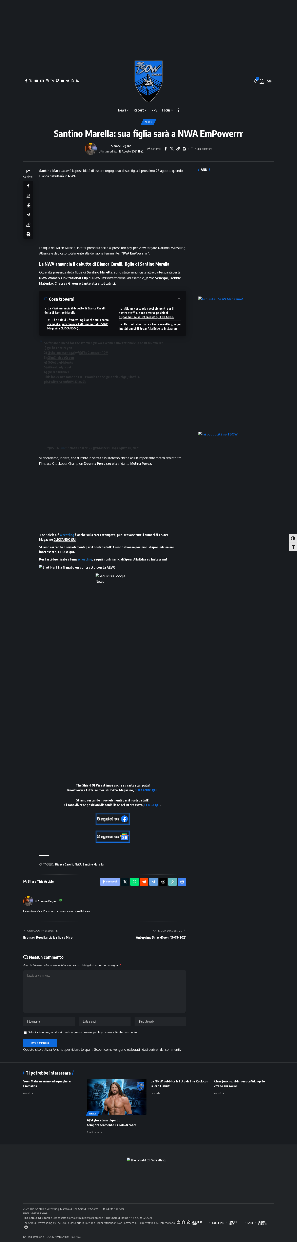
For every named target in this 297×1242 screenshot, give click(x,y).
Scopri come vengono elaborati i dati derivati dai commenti (137, 1049)
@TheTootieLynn (59, 348)
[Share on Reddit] (28, 205)
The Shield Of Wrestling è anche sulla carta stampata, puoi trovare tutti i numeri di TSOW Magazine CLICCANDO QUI (78, 324)
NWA (78, 864)
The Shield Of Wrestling (37, 1222)
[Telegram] (67, 80)
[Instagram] (47, 80)
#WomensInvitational (118, 343)
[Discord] (62, 80)
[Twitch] (57, 80)
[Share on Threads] (163, 882)
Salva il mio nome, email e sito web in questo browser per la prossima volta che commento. (82, 1032)
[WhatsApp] (72, 80)
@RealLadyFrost (59, 367)
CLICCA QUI (66, 552)
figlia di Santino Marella (93, 272)
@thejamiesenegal (61, 353)
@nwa (97, 343)
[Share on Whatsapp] (28, 195)
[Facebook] (26, 80)
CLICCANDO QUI (65, 539)
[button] (262, 81)
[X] (31, 80)
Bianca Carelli (64, 864)
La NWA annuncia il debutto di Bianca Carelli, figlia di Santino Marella (75, 310)
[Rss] (77, 80)
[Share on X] (172, 149)
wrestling (85, 559)
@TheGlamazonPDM (93, 353)
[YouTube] (36, 80)
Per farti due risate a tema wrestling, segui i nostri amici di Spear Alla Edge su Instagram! (150, 326)
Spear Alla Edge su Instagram (145, 559)
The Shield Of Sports (86, 1208)
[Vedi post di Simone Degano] (91, 149)
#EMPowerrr (153, 343)
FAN (62, 448)
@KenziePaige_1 (118, 377)
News (148, 121)
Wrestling (66, 535)
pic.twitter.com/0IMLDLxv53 (65, 382)
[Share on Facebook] (165, 149)
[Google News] (42, 80)
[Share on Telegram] (28, 214)
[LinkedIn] (52, 80)
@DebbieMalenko (60, 362)
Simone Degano (121, 146)
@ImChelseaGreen (60, 357)
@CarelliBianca (58, 372)
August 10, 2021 (127, 448)
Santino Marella (93, 864)
